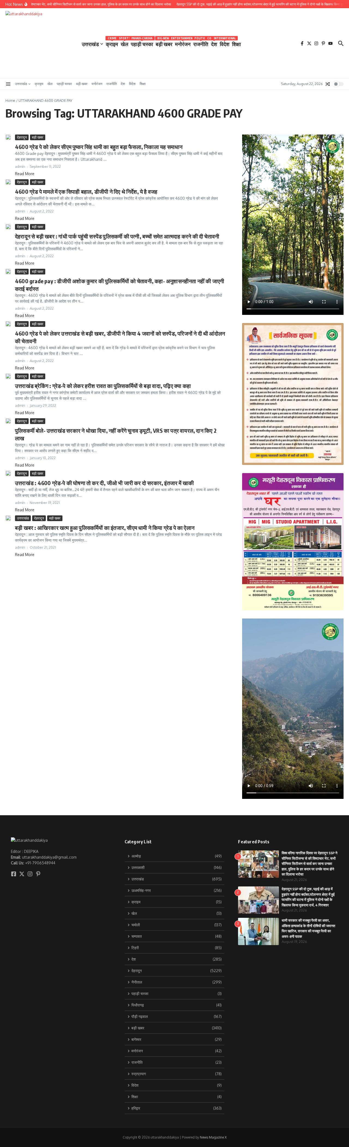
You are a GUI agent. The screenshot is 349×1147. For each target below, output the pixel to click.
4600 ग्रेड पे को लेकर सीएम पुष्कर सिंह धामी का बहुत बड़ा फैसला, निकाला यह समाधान (98, 146)
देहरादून (22, 137)
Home (10, 100)
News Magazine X (213, 1137)
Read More (24, 173)
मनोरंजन (183, 43)
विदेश (224, 43)
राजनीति (200, 43)
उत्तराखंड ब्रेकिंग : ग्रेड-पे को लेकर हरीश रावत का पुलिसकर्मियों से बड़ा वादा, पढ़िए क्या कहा (103, 385)
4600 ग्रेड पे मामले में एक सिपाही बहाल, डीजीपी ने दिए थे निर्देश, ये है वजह (86, 191)
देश (214, 43)
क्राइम (112, 43)
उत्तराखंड (90, 44)
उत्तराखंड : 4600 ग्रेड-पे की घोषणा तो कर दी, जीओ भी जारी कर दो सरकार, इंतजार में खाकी (104, 482)
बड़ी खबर (164, 43)
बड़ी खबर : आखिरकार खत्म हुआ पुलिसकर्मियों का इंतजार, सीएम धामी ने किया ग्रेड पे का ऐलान (104, 527)
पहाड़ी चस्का (142, 43)
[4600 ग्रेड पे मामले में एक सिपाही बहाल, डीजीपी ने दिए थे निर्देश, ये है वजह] (8, 182)
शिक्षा (236, 44)
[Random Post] (328, 84)
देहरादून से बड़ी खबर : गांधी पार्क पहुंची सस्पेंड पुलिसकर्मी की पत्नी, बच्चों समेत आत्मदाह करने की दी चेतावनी (117, 236)
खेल (124, 43)
